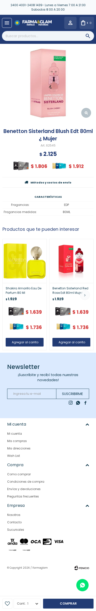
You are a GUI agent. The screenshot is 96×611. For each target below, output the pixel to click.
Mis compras (17, 441)
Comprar (68, 603)
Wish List (13, 456)
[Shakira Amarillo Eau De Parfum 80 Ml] (25, 261)
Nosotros (13, 515)
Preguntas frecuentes (23, 496)
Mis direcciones (19, 448)
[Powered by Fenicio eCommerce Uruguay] (81, 568)
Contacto (14, 522)
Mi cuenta (14, 433)
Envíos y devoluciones (24, 489)
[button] (85, 295)
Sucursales (15, 530)
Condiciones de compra (25, 481)
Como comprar (19, 474)
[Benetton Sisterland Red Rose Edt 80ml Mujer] (71, 261)
